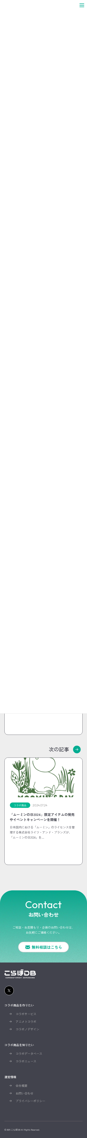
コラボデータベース (29, 1053)
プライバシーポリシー (30, 1101)
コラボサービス (26, 1014)
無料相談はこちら (47, 947)
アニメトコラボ (26, 1021)
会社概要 (21, 1085)
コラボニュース (26, 1061)
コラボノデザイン (27, 1029)
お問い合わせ (24, 1093)
